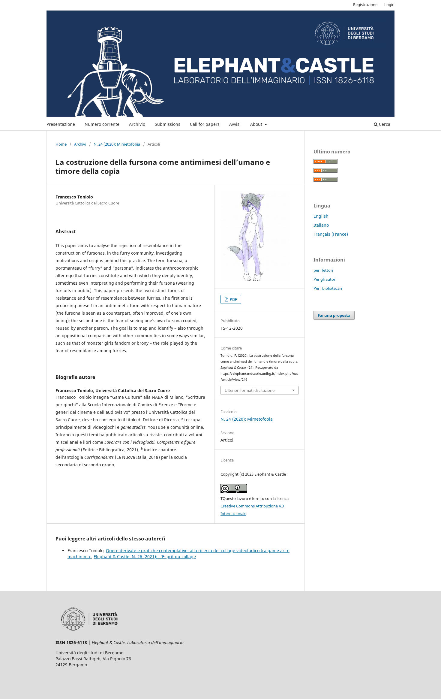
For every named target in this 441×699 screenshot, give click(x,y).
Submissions (167, 124)
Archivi (80, 144)
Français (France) (331, 234)
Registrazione (365, 4)
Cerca (384, 124)
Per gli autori (325, 279)
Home (61, 144)
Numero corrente (102, 124)
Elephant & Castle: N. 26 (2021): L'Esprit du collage (145, 556)
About (256, 124)
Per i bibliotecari (328, 288)
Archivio (137, 124)
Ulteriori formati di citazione (249, 390)
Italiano (321, 225)
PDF (233, 299)
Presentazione (60, 124)
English (321, 216)
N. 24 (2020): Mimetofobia (117, 144)
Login (389, 4)
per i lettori (323, 270)
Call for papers (205, 124)
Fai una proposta (334, 315)
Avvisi (235, 124)
